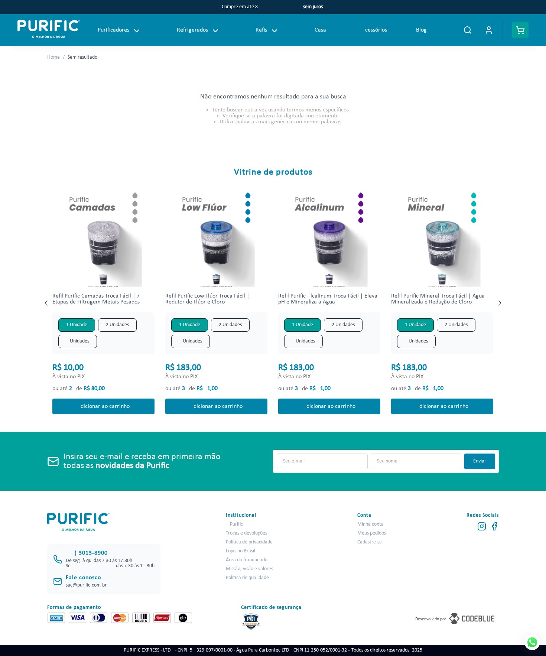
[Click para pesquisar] (467, 30)
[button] (76, 325)
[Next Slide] (499, 303)
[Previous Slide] (46, 303)
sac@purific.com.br (86, 585)
